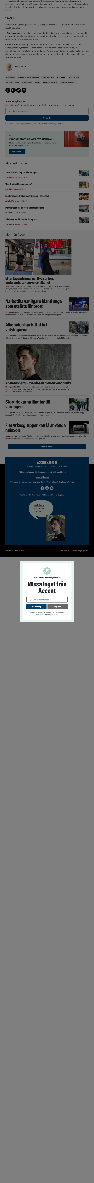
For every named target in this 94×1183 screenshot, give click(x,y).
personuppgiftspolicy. (50, 615)
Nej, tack (57, 606)
